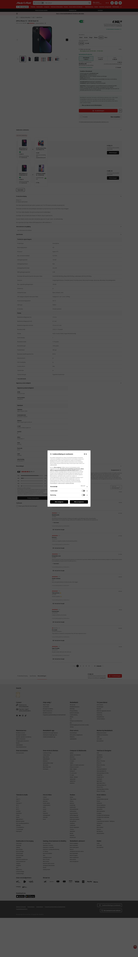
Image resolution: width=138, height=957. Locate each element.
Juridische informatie (70, 483)
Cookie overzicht (61, 483)
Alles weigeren (59, 502)
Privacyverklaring (53, 483)
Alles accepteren (79, 502)
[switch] (83, 491)
